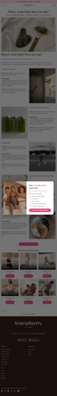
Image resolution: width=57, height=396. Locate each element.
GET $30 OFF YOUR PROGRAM (40, 210)
